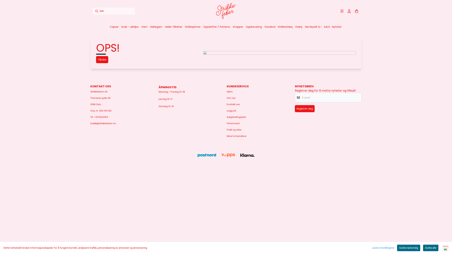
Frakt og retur (234, 129)
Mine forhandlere (236, 136)
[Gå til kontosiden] (349, 11)
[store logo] (226, 11)
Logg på (231, 110)
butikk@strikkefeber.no (103, 123)
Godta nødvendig (408, 247)
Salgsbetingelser (236, 117)
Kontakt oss (233, 104)
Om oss (231, 97)
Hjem (230, 91)
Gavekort (270, 27)
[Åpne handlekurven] (357, 11)
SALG (327, 27)
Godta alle (430, 247)
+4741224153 (101, 117)
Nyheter (337, 27)
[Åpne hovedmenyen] (342, 11)
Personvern (233, 123)
